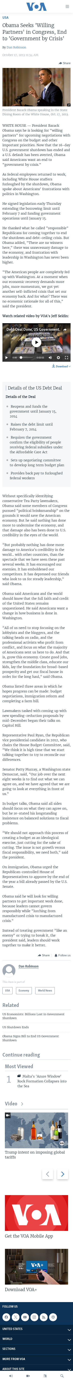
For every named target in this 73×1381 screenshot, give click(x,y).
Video (11, 1104)
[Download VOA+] (36, 1267)
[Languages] (45, 1376)
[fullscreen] (66, 358)
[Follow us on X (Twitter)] (15, 1317)
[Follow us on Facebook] (6, 1317)
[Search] (62, 1376)
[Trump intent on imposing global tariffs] (36, 1130)
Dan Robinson (16, 47)
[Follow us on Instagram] (34, 1317)
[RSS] (43, 1317)
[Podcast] (53, 1317)
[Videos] (28, 1376)
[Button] (65, 63)
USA (5, 18)
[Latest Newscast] (11, 1376)
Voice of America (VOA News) (31, 335)
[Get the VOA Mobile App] (36, 1213)
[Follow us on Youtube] (25, 1317)
